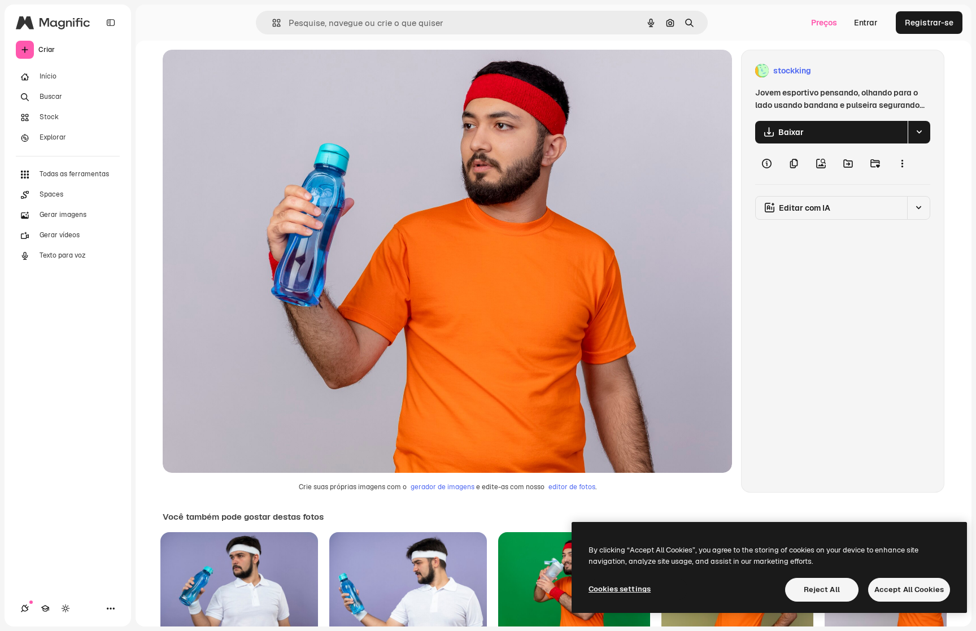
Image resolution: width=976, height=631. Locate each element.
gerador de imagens (442, 486)
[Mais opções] (902, 164)
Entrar (866, 23)
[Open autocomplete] (271, 23)
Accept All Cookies (909, 589)
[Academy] (45, 608)
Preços (824, 23)
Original (235, 71)
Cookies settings (620, 589)
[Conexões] (25, 608)
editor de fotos (571, 486)
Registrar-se (929, 23)
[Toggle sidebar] (111, 23)
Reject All (822, 589)
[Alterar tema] (65, 608)
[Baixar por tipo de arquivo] (919, 132)
